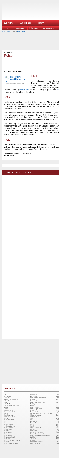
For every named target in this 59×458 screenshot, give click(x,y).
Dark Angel (8, 435)
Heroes (32, 429)
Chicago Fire (8, 424)
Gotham (32, 424)
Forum (40, 22)
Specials (25, 22)
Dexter (6, 442)
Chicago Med (8, 427)
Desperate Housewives (12, 440)
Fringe (32, 410)
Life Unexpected (35, 443)
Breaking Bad (8, 415)
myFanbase (6, 31)
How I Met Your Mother (37, 434)
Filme (6, 28)
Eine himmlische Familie (38, 398)
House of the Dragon (37, 432)
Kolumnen (33, 28)
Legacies (33, 440)
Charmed (7, 423)
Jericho (32, 437)
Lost (57, 394)
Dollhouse (33, 394)
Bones (6, 413)
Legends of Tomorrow (37, 442)
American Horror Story (11, 405)
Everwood (33, 401)
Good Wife (33, 421)
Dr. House (33, 396)
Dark (6, 434)
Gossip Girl (33, 423)
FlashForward (34, 407)
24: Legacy (8, 396)
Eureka (32, 399)
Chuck (6, 431)
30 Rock (7, 398)
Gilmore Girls (34, 416)
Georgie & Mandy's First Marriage (41, 413)
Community (8, 432)
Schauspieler (48, 28)
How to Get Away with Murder (40, 435)
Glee (31, 420)
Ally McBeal (8, 404)
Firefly (32, 405)
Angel (6, 407)
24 (5, 394)
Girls (31, 418)
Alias (6, 402)
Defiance (7, 438)
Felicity (32, 404)
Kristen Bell (24, 90)
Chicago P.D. (8, 429)
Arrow (6, 409)
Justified (33, 438)
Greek (32, 426)
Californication (9, 420)
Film (18, 31)
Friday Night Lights (36, 409)
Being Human (8, 410)
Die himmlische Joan (11, 443)
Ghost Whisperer (35, 415)
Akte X (6, 401)
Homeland (33, 431)
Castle (6, 421)
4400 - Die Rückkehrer (11, 399)
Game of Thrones (36, 412)
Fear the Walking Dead (37, 402)
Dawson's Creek (9, 437)
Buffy (6, 418)
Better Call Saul (9, 412)
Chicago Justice (9, 426)
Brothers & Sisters (10, 416)
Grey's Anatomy (35, 427)
